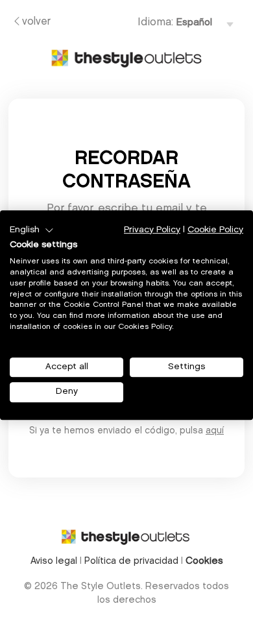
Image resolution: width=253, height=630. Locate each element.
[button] (32, 230)
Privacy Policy (152, 230)
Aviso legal (53, 561)
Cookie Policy (215, 230)
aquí (215, 431)
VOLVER (36, 22)
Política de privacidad (131, 561)
